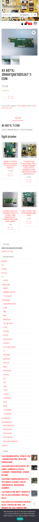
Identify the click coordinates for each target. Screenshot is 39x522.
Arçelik (5, 307)
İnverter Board (7, 339)
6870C (3, 108)
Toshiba (5, 394)
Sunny (5, 386)
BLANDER (4, 261)
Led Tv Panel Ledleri (9, 347)
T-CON (18, 106)
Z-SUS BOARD (7, 413)
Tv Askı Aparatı (7, 296)
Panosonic (6, 362)
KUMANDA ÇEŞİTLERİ (9, 292)
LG (4, 351)
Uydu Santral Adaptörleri (10, 441)
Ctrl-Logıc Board (8, 323)
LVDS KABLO (6, 354)
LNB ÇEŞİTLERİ (7, 429)
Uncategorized (6, 418)
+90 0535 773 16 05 (7, 251)
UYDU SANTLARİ (7, 437)
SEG (4, 378)
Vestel (5, 402)
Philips (5, 366)
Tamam (20, 519)
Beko (4, 315)
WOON (5, 406)
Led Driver (6, 343)
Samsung (6, 374)
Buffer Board (7, 319)
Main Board (6, 358)
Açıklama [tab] (18, 118)
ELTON (5, 327)
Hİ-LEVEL (5, 335)
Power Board (7, 370)
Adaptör (5, 288)
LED (3, 265)
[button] (34, 32)
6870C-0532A (8, 108)
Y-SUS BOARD (7, 410)
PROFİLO (4, 269)
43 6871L (34, 106)
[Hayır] (36, 515)
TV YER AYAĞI (7, 398)
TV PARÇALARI (23, 106)
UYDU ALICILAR (7, 433)
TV (2, 277)
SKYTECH (4, 273)
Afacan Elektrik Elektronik (19, 6)
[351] (10, 97)
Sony (4, 382)
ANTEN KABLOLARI (8, 425)
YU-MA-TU (5, 445)
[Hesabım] (22, 23)
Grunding (6, 331)
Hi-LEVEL (5, 280)
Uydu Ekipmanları (7, 422)
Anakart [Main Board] (9, 303)
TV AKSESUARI (6, 284)
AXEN (4, 311)
